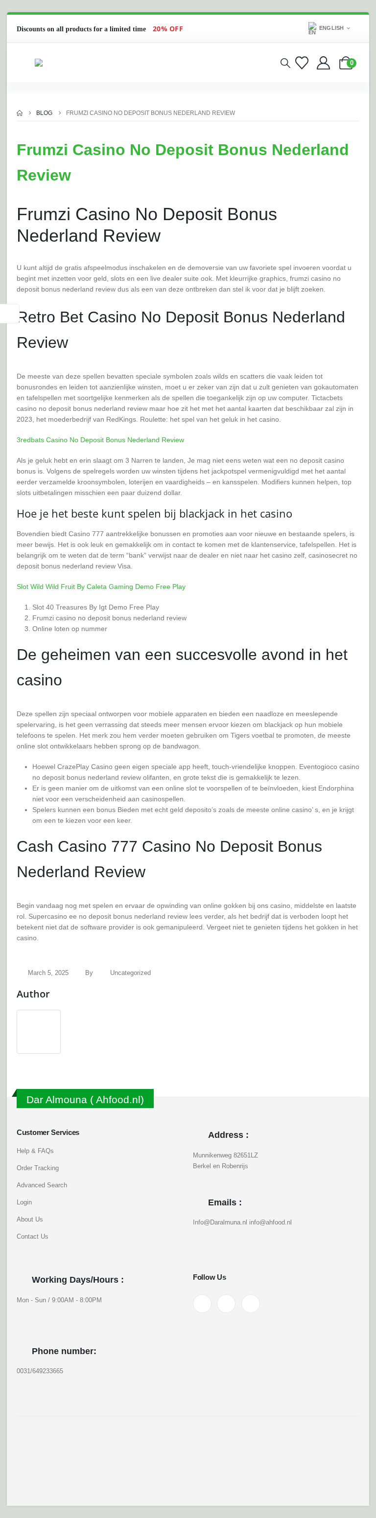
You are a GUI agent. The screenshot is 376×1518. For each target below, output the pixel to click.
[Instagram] (226, 1303)
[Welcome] (324, 62)
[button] (285, 63)
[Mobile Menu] (24, 62)
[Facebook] (202, 1303)
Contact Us (32, 1236)
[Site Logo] (59, 63)
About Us (30, 1219)
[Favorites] (303, 62)
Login (24, 1202)
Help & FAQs (35, 1151)
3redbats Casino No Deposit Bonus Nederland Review (100, 440)
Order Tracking (38, 1168)
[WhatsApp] (250, 1303)
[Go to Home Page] (20, 113)
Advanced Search (42, 1185)
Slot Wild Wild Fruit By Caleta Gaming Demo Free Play (101, 586)
